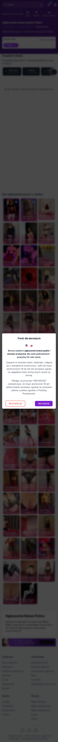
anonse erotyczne (16, 354)
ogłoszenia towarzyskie (36, 350)
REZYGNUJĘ (15, 403)
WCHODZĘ (43, 403)
